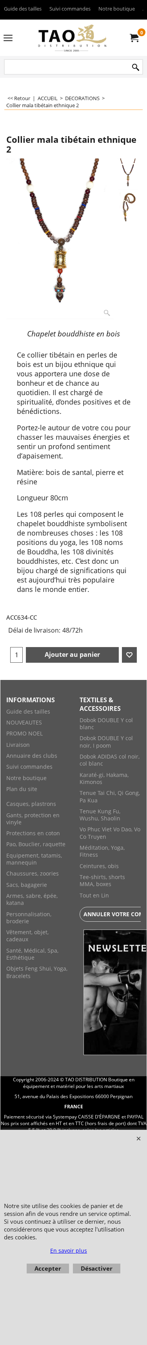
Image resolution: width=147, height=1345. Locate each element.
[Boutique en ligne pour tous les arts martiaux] (72, 37)
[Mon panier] (134, 38)
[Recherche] (135, 67)
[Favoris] (129, 654)
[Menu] (8, 38)
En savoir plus (68, 1250)
